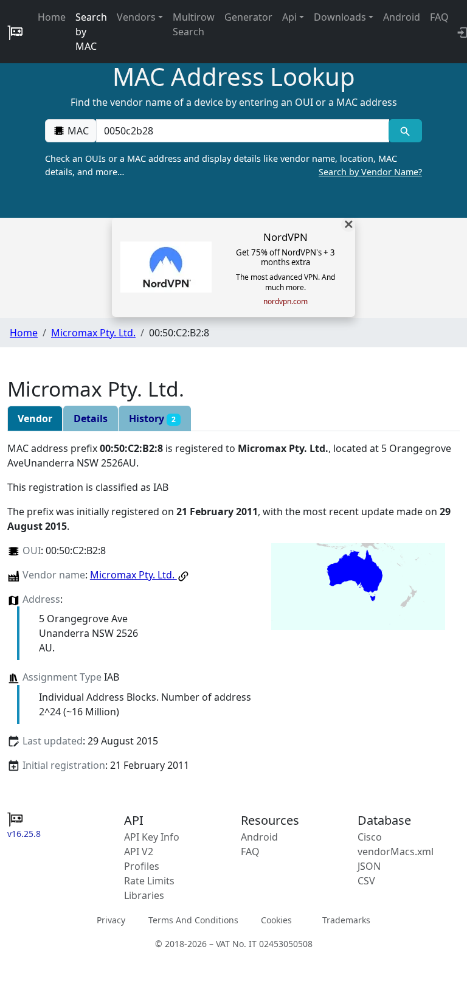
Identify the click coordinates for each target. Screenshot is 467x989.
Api (289, 17)
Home (52, 17)
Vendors (136, 17)
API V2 (138, 851)
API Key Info (151, 837)
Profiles (141, 866)
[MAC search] (405, 130)
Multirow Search (194, 24)
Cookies (276, 920)
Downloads (340, 17)
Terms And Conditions (193, 920)
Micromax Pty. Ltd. (93, 332)
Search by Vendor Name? (370, 172)
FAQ (439, 17)
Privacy (111, 920)
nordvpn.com (285, 302)
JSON (369, 866)
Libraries (144, 895)
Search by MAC (91, 31)
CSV (366, 880)
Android (401, 17)
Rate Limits (149, 880)
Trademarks (346, 920)
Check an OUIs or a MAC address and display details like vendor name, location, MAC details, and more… (233, 165)
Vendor (35, 418)
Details (91, 418)
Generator (248, 17)
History (152, 418)
